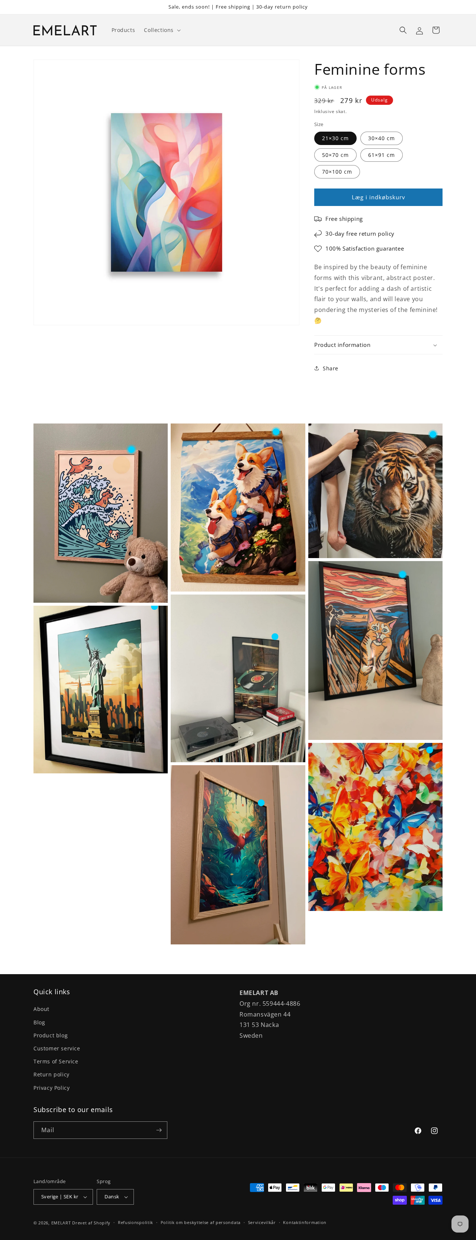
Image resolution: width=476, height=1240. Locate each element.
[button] (161, 30)
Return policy (51, 1074)
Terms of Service (55, 1061)
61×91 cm (381, 154)
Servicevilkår (262, 1222)
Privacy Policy (51, 1087)
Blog (39, 1022)
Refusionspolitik (135, 1222)
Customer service (56, 1048)
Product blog (50, 1035)
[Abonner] (159, 1130)
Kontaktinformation (305, 1222)
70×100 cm (337, 171)
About (41, 1008)
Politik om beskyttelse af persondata (201, 1222)
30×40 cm (381, 138)
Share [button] (330, 368)
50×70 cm (335, 154)
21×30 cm (335, 138)
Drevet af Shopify (91, 1222)
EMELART (61, 1222)
